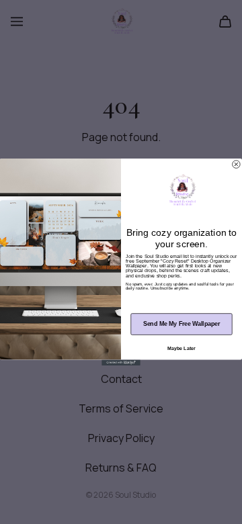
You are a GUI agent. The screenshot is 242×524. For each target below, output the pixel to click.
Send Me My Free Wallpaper (181, 323)
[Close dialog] (237, 165)
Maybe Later (181, 348)
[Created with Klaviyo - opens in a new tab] (121, 362)
